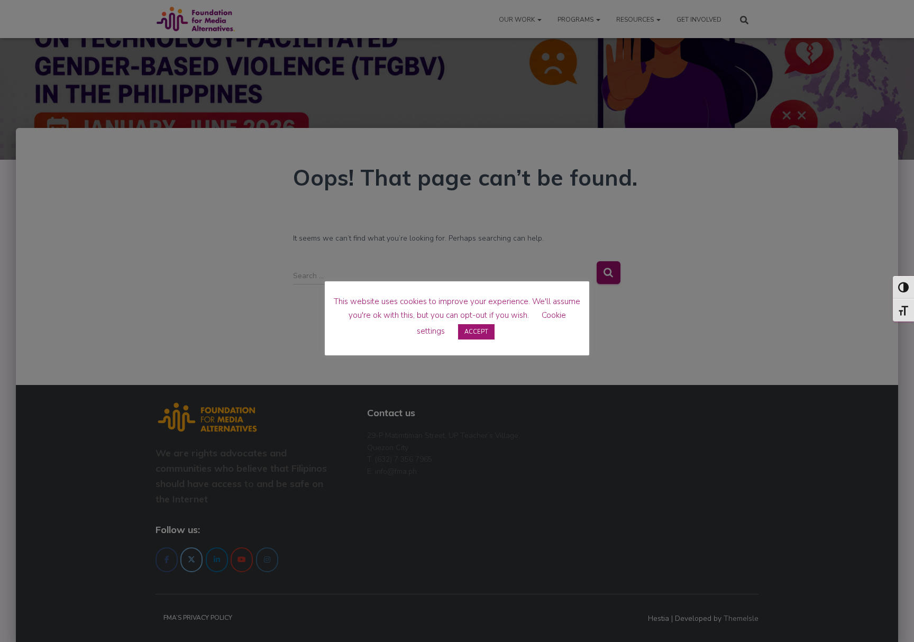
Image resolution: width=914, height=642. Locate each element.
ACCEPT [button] (476, 332)
